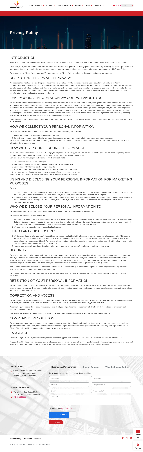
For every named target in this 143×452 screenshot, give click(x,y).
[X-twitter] (123, 438)
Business (49, 5)
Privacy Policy (66, 408)
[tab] (63, 367)
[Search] (132, 5)
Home (31, 5)
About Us (38, 5)
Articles (78, 5)
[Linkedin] (131, 438)
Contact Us (98, 5)
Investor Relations (64, 5)
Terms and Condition (32, 439)
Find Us (138, 448)
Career (87, 5)
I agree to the (61, 408)
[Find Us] (138, 445)
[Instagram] (127, 438)
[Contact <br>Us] (138, 431)
